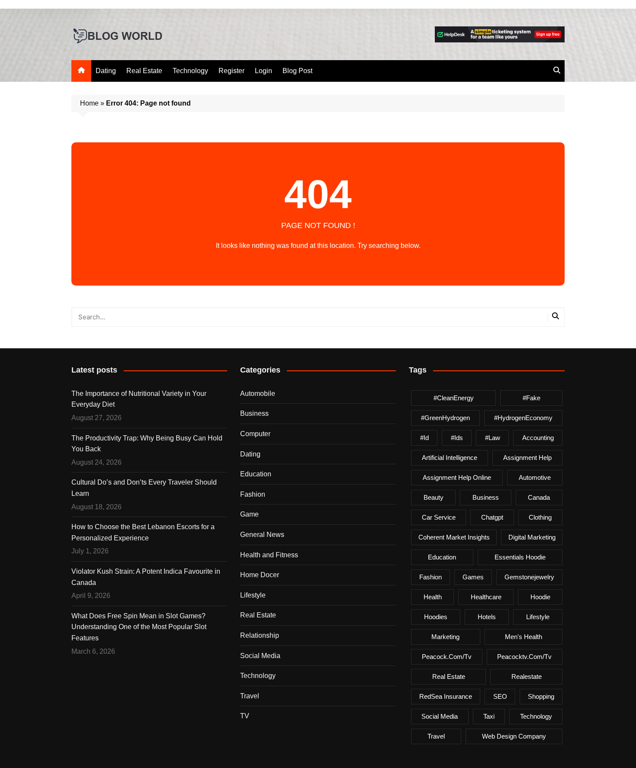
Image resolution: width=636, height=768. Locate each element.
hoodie (540, 597)
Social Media (260, 655)
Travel (249, 696)
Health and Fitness (269, 555)
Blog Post (297, 70)
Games (473, 577)
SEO (500, 696)
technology (536, 716)
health (433, 597)
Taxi (489, 716)
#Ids (457, 437)
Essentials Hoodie (520, 557)
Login (263, 70)
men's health (523, 636)
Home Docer (259, 574)
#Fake (531, 398)
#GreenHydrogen (445, 417)
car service (439, 517)
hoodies (435, 616)
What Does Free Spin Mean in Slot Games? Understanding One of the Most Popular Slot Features (138, 627)
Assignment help (527, 457)
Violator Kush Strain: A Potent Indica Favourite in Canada (145, 577)
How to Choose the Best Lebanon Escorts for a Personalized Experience (143, 532)
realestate (526, 676)
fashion (430, 577)
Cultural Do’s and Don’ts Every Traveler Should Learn (144, 488)
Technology (190, 70)
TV (244, 716)
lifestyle (537, 616)
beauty (433, 497)
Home (89, 103)
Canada (539, 497)
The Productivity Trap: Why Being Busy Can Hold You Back (146, 443)
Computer (255, 433)
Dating (106, 70)
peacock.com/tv (447, 656)
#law (492, 437)
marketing (445, 636)
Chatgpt (492, 517)
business (485, 497)
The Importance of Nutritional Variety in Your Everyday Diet (138, 399)
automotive (535, 477)
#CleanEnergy (454, 398)
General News (262, 534)
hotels (487, 616)
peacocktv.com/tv (524, 656)
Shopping (541, 696)
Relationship (259, 635)
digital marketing (532, 537)
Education (255, 474)
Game (249, 514)
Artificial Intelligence (449, 457)
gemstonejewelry (529, 577)
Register (231, 70)
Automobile (257, 393)
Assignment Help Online (457, 477)
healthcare (486, 597)
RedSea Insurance (445, 696)
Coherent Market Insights (454, 537)
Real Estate (144, 70)
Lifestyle (253, 595)
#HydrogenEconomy (523, 417)
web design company (514, 736)
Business (254, 413)
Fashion (252, 494)
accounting (538, 437)
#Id (424, 437)
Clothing (540, 517)
